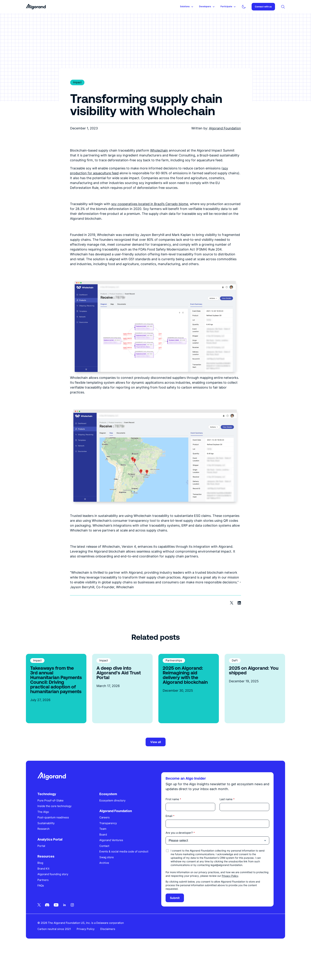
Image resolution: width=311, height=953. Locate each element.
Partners (43, 880)
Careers (104, 817)
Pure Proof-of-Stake (50, 800)
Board (103, 834)
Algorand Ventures (111, 840)
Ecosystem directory (112, 800)
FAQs (40, 885)
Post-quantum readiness (53, 817)
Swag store (106, 857)
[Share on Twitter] (231, 602)
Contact (104, 846)
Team (102, 828)
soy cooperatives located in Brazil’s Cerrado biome (149, 204)
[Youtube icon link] (56, 905)
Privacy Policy (230, 875)
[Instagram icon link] (72, 905)
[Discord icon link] (47, 905)
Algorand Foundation (225, 128)
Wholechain (159, 150)
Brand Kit (43, 868)
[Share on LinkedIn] (239, 602)
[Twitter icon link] (39, 905)
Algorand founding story (52, 874)
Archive (104, 863)
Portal (41, 846)
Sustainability (46, 823)
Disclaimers (107, 929)
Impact (77, 82)
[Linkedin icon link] (64, 905)
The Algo (43, 812)
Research (43, 828)
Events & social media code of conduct (123, 851)
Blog (40, 863)
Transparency (108, 823)
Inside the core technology (54, 806)
